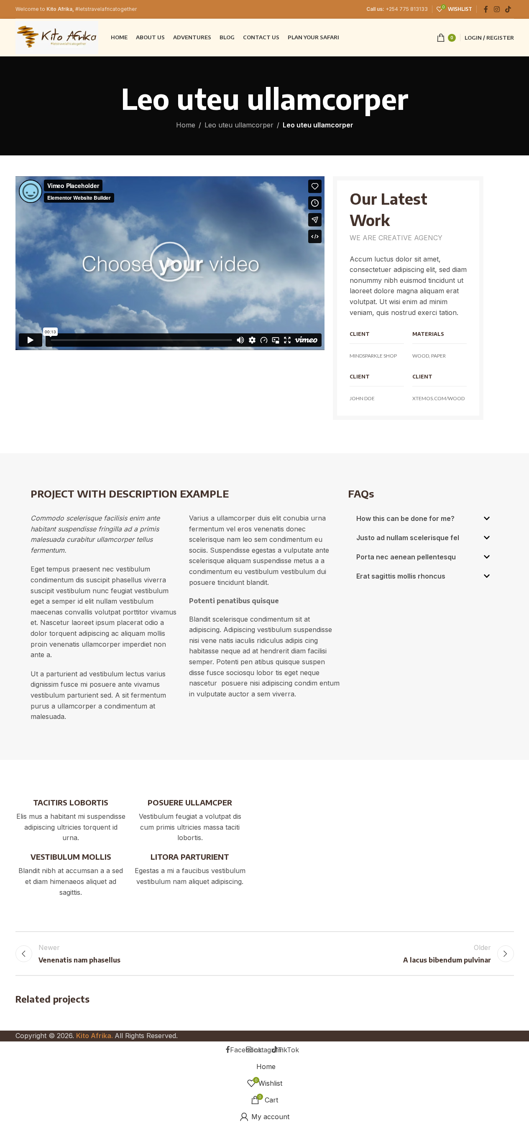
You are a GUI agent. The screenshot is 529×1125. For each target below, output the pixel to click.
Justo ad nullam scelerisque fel (407, 537)
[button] (170, 263)
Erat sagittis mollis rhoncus (400, 576)
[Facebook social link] (486, 9)
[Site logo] (56, 37)
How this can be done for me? (405, 518)
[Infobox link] (70, 820)
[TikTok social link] (508, 9)
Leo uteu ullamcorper (238, 125)
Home (185, 125)
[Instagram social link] (496, 9)
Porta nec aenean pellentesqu (406, 557)
